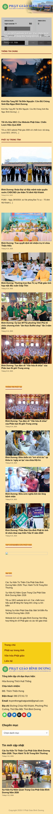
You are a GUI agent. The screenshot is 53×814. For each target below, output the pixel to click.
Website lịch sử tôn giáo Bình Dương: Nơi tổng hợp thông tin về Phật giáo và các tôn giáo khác (26, 619)
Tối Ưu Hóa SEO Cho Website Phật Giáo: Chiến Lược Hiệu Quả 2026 (23, 123)
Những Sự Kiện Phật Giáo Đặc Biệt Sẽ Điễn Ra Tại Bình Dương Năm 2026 (26, 611)
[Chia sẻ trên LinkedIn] (29, 714)
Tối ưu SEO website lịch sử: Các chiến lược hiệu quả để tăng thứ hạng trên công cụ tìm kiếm (25, 603)
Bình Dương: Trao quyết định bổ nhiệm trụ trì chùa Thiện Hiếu (25, 244)
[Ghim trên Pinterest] (24, 714)
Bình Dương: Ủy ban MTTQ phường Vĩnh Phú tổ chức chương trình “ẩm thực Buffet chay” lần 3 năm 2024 (26, 325)
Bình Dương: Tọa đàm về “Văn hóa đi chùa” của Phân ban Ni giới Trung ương (24, 366)
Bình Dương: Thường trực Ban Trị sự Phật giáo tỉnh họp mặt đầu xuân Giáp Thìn (26, 284)
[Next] (47, 32)
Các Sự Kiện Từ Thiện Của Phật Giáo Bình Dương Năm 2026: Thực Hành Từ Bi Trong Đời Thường (26, 585)
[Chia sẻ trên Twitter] (14, 714)
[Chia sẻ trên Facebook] (9, 714)
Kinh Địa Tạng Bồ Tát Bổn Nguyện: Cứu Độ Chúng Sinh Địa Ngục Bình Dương (25, 102)
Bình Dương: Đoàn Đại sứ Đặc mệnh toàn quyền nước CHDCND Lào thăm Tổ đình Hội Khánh (24, 191)
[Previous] (5, 32)
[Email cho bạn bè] (19, 714)
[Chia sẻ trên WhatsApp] (4, 714)
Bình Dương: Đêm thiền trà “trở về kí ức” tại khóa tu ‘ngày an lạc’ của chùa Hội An (26, 458)
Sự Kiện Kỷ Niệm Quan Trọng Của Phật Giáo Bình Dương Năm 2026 (25, 594)
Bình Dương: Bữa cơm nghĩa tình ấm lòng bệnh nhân (25, 495)
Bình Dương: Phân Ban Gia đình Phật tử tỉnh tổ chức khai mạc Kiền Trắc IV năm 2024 (26, 531)
